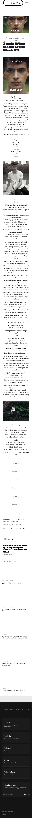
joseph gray (19, 521)
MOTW (8, 525)
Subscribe (22, 794)
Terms (9, 814)
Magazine (6, 523)
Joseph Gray (20, 442)
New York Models (16, 525)
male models (14, 523)
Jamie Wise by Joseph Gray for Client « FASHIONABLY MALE (15, 548)
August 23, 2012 (7, 554)
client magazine (17, 519)
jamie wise (11, 521)
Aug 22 (8, 38)
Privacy (4, 814)
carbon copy (7, 519)
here (11, 437)
